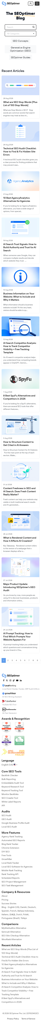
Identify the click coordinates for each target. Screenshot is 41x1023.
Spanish (5, 910)
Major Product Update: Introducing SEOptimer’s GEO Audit (19, 587)
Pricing (5, 899)
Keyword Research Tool (13, 786)
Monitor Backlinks (10, 794)
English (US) (13, 907)
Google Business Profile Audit (16, 823)
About (4, 896)
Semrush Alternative (11, 931)
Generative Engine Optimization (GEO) (20, 49)
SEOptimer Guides (20, 57)
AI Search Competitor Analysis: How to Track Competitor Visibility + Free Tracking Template (19, 348)
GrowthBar (7, 859)
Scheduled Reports (11, 878)
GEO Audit (7, 819)
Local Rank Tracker (10, 863)
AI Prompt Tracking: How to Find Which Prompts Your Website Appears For (18, 636)
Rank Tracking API (10, 874)
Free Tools (6, 855)
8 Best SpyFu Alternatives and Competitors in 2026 (19, 397)
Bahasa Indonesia (25, 910)
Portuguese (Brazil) (11, 918)
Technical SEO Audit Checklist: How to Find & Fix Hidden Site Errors (19, 151)
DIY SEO (6, 851)
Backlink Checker (10, 775)
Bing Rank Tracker (10, 844)
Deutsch (32, 907)
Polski (26, 914)
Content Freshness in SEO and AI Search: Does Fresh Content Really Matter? (19, 491)
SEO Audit (6, 815)
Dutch (19, 914)
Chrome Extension (10, 847)
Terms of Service (28, 1018)
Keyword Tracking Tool (12, 790)
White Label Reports (11, 801)
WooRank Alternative (12, 939)
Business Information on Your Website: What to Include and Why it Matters (19, 296)
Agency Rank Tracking (12, 836)
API (3, 805)
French (13, 910)
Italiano (5, 914)
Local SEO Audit (9, 826)
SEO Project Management (14, 881)
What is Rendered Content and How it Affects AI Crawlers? (19, 539)
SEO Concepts (20, 40)
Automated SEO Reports (13, 840)
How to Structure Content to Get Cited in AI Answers (18, 443)
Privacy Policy (13, 1018)
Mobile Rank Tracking (12, 870)
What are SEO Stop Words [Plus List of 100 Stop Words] (20, 104)
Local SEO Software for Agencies (17, 866)
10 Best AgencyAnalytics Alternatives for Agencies (16, 199)
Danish (23, 907)
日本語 (12, 914)
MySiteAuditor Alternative (14, 928)
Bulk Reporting (9, 779)
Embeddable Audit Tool (13, 783)
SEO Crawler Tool (10, 798)
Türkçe (24, 918)
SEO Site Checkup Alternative (16, 935)
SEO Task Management (12, 885)
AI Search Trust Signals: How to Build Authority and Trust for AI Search (19, 247)
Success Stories (9, 903)
